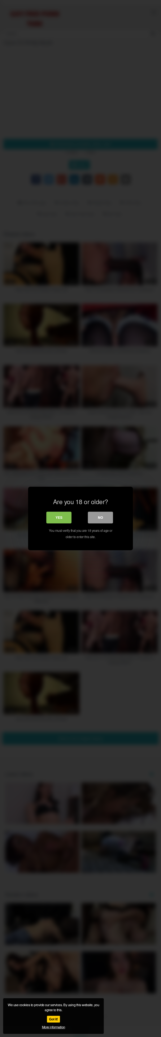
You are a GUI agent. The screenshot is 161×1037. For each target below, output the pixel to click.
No (100, 517)
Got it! (53, 1019)
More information (53, 1027)
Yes (59, 517)
